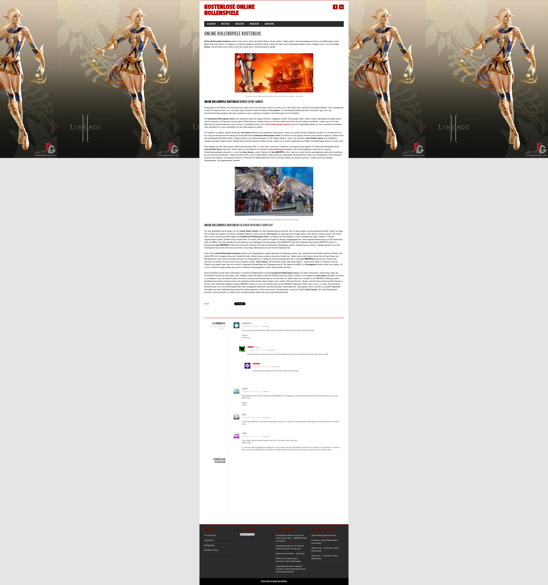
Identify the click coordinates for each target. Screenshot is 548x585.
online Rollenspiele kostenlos (278, 124)
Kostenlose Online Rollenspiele (229, 10)
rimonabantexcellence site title (288, 535)
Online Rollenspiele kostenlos (323, 535)
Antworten (265, 326)
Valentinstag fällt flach (285, 572)
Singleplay (239, 24)
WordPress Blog (211, 550)
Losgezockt (209, 540)
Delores (256, 364)
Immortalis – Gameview (295, 553)
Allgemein (211, 24)
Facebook (335, 7)
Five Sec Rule (210, 535)
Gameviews (269, 24)
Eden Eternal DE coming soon (288, 549)
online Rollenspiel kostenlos (280, 149)
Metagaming (209, 545)
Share (206, 304)
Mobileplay (254, 24)
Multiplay (225, 24)
